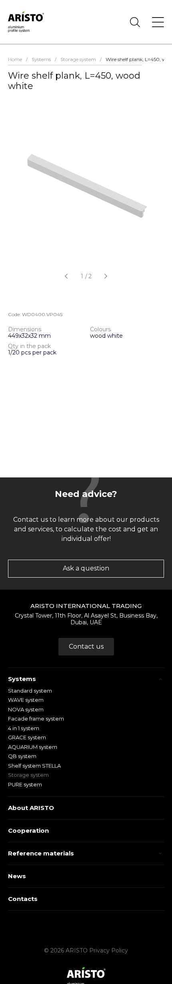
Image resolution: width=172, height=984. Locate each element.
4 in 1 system (23, 728)
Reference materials (41, 853)
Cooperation (28, 830)
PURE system (25, 784)
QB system (22, 756)
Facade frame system (36, 718)
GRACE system (27, 737)
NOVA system (26, 709)
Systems (22, 679)
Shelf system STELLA (34, 765)
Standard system (30, 690)
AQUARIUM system (32, 747)
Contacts (23, 899)
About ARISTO (31, 808)
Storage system (28, 775)
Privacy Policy (108, 950)
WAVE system (26, 700)
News (17, 876)
